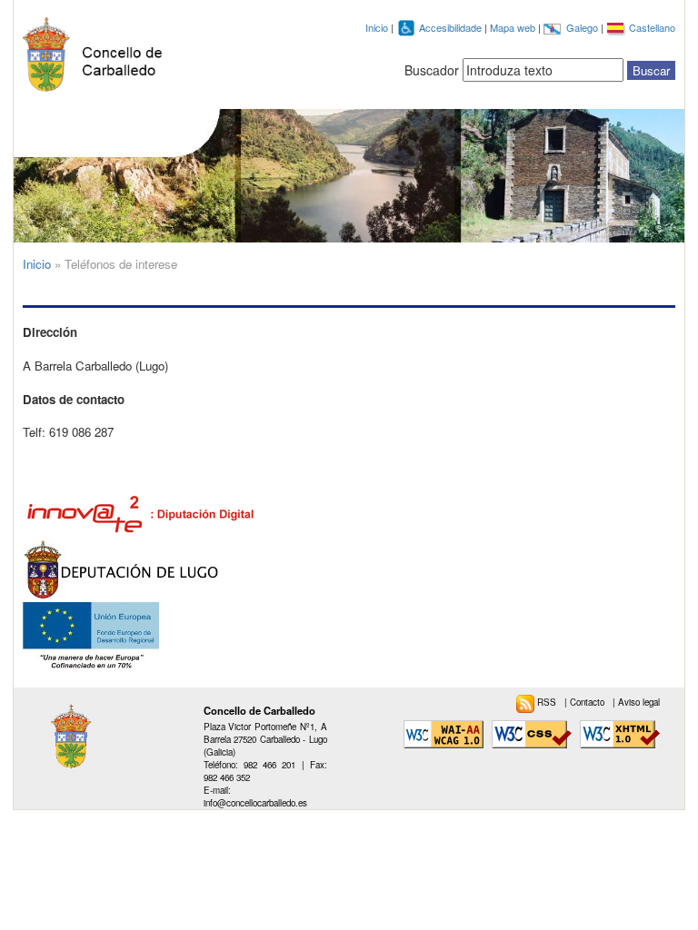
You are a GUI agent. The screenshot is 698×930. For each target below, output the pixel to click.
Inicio (376, 27)
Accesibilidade (451, 27)
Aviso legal (639, 702)
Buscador (431, 70)
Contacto (588, 702)
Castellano (652, 27)
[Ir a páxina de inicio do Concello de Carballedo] (98, 50)
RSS (548, 702)
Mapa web (514, 27)
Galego (583, 27)
